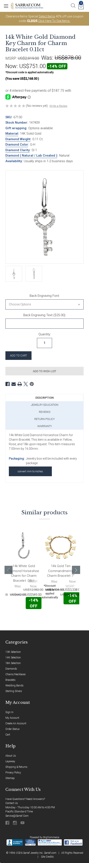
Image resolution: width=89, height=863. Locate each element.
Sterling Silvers (13, 691)
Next (76, 570)
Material (11, 133)
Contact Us (11, 803)
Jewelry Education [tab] (44, 404)
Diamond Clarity (17, 150)
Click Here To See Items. (54, 21)
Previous (8, 570)
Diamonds (11, 668)
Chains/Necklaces (15, 674)
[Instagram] (15, 823)
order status (12, 729)
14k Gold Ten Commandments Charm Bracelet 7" (60, 571)
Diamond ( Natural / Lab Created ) (31, 155)
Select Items (47, 16)
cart (7, 734)
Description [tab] (44, 397)
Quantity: (44, 334)
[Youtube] (23, 823)
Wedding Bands (14, 685)
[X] (26, 384)
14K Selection (13, 657)
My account (12, 717)
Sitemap (10, 778)
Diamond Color (16, 144)
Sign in (9, 712)
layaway (10, 761)
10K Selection (13, 651)
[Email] (13, 384)
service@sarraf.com (17, 815)
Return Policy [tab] (44, 419)
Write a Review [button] (58, 105)
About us (10, 755)
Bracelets (10, 679)
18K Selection (13, 663)
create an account (15, 723)
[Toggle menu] (6, 6)
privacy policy (13, 772)
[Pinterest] (32, 384)
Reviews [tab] (44, 412)
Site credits (47, 856)
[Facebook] (7, 384)
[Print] (19, 384)
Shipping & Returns (16, 766)
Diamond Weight (17, 139)
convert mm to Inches (30, 471)
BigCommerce (51, 837)
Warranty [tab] (44, 426)
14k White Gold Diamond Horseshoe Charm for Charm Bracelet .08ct (23, 573)
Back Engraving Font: (45, 296)
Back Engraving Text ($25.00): (44, 315)
